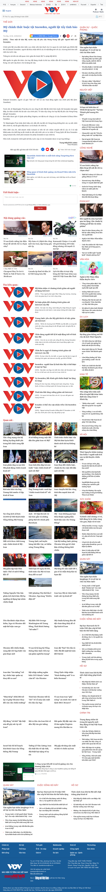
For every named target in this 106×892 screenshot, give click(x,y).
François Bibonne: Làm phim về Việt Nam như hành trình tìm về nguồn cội (92, 127)
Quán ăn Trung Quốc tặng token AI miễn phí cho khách (91, 189)
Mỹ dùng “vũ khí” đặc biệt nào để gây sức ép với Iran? (14, 724)
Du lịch (84, 317)
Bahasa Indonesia (36, 4)
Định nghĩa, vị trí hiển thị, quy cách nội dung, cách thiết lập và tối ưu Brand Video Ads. (51, 178)
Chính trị (5, 859)
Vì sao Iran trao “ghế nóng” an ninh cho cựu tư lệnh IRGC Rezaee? (65, 700)
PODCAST (85, 201)
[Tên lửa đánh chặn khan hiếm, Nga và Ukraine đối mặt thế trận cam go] (14, 611)
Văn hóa (22, 867)
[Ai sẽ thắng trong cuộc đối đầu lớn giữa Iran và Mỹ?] (40, 428)
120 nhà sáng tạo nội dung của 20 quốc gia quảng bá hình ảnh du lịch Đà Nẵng (91, 343)
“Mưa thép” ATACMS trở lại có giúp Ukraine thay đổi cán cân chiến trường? (14, 700)
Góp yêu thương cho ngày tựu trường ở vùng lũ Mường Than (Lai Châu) (92, 493)
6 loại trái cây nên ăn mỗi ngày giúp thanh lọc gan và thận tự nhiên (92, 544)
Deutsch (22, 4)
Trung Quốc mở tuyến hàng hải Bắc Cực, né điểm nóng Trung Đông (40, 544)
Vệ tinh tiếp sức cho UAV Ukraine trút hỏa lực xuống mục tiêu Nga (92, 712)
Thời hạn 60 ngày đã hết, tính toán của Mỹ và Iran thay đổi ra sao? (39, 572)
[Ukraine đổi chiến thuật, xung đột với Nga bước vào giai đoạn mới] (14, 639)
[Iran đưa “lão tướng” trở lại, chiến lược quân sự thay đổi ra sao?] (14, 663)
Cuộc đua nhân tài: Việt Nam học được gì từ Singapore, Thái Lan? (92, 247)
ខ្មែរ (56, 4)
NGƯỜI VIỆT (86, 90)
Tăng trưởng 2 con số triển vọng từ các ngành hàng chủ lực (92, 414)
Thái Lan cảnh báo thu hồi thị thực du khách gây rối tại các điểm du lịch (92, 368)
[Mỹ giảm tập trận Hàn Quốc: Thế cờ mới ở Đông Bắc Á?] (14, 560)
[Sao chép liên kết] (71, 36)
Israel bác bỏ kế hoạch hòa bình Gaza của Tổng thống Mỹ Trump (13, 749)
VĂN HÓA (84, 259)
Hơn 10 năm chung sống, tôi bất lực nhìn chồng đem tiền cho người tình (92, 232)
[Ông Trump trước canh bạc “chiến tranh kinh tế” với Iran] (40, 480)
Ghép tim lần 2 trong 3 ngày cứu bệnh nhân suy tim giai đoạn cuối (92, 528)
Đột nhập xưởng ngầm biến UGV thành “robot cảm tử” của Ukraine (39, 675)
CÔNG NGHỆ (86, 148)
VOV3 (43, 1)
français (13, 4)
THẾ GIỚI (7, 22)
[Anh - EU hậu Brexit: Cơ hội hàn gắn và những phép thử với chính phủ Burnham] (40, 505)
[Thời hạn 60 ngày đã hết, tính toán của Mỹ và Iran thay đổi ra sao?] (40, 560)
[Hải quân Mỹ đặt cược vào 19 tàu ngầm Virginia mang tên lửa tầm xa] (65, 712)
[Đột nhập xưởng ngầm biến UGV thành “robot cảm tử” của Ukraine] (40, 663)
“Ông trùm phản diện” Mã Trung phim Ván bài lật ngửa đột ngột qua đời (91, 286)
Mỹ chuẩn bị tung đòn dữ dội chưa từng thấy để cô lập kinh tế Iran (64, 623)
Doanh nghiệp (58, 863)
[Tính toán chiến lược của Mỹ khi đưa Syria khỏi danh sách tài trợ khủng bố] (65, 428)
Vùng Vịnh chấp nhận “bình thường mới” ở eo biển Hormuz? (64, 675)
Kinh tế (73, 859)
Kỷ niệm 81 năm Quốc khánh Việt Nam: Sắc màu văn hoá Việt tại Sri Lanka (92, 310)
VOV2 (35, 1)
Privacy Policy (32, 204)
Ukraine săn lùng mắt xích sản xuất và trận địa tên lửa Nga (92, 75)
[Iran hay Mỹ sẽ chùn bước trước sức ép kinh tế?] (65, 584)
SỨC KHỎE (85, 499)
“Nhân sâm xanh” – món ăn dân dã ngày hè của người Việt (92, 405)
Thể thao (22, 863)
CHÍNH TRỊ (85, 734)
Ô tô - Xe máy (41, 863)
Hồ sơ (83, 677)
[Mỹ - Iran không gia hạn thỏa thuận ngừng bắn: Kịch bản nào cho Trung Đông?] (65, 505)
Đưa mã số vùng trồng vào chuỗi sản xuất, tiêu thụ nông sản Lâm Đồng (91, 428)
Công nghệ (74, 863)
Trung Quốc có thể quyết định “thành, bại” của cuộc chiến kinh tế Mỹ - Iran (91, 588)
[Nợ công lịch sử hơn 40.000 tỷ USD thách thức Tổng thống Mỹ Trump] (14, 505)
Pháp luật (5, 863)
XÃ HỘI (83, 434)
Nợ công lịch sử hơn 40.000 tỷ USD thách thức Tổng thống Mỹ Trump (14, 517)
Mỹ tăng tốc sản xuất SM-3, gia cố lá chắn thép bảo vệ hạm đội (65, 572)
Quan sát (7, 420)
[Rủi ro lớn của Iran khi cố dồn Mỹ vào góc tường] (40, 712)
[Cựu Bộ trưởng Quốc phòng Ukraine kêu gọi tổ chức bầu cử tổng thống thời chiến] (65, 532)
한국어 (63, 4)
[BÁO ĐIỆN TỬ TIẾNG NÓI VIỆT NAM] (52, 11)
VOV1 (27, 1)
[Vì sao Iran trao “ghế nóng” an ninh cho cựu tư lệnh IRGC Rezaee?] (65, 688)
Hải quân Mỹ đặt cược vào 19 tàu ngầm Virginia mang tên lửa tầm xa (65, 724)
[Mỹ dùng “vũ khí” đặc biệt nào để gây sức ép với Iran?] (14, 712)
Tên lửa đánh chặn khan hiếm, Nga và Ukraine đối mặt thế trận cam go (14, 623)
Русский (83, 4)
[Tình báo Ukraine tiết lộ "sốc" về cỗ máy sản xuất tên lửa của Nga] (40, 688)
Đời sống (5, 867)
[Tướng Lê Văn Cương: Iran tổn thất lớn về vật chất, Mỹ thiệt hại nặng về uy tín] (40, 737)
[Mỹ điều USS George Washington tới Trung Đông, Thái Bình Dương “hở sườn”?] (40, 611)
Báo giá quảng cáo (36, 888)
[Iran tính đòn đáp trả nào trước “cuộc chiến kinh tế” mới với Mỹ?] (40, 456)
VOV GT (75, 1)
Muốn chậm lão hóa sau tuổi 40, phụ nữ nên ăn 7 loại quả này (92, 536)
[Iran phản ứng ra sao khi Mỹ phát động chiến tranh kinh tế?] (14, 456)
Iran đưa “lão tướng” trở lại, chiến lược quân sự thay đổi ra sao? (13, 675)
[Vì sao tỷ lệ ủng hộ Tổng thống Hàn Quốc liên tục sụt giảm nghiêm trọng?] (40, 639)
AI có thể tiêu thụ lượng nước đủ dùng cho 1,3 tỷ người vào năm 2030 (92, 648)
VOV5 (59, 1)
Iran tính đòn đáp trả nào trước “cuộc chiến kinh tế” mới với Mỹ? (40, 468)
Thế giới (39, 859)
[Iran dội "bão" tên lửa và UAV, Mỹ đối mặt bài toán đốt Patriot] (65, 639)
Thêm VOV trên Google (68, 149)
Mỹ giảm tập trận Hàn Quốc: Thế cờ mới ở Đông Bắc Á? (13, 572)
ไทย (101, 4)
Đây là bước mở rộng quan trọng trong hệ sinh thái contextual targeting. (50, 161)
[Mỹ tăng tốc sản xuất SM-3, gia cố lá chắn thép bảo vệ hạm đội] (65, 560)
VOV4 (51, 1)
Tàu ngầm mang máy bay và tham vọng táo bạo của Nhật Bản (91, 728)
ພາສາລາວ (73, 4)
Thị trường (91, 859)
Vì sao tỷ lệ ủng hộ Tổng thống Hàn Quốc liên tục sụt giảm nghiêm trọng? (39, 651)
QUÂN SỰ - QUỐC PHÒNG (89, 28)
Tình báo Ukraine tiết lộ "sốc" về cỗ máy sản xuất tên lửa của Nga (39, 700)
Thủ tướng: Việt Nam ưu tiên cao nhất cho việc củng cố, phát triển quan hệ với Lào (92, 774)
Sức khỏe (91, 863)
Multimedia (57, 859)
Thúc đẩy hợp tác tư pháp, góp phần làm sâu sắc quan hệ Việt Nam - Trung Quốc (92, 782)
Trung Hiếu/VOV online (68, 143)
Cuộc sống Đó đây (90, 619)
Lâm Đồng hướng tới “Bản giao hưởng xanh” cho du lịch (91, 359)
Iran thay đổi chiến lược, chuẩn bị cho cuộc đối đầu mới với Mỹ (65, 468)
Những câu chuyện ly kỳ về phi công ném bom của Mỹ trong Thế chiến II (92, 720)
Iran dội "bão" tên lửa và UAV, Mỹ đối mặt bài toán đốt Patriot (65, 651)
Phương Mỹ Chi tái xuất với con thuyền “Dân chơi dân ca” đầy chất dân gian (91, 302)
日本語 (48, 4)
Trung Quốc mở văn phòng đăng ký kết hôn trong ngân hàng (92, 670)
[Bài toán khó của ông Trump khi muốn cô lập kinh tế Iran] (14, 480)
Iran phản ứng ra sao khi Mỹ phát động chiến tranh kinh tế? (14, 468)
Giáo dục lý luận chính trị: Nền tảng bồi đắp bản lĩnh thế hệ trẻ (91, 766)
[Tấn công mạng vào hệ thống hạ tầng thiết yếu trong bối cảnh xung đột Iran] (14, 428)
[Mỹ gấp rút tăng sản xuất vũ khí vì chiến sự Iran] (65, 737)
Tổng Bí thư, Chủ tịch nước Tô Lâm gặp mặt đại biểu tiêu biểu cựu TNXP (91, 790)
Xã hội (21, 859)
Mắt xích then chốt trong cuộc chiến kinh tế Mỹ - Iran (14, 544)
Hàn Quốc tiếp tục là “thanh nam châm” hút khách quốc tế (92, 351)
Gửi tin (40, 208)
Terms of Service (43, 204)
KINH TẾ (84, 374)
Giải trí (38, 867)
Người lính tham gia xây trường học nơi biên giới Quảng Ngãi (90, 484)
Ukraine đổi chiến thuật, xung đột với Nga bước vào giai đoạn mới (14, 651)
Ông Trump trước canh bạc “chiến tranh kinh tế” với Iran (40, 492)
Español (93, 4)
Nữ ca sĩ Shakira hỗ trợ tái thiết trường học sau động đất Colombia (91, 662)
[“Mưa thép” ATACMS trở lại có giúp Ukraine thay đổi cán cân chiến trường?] (14, 688)
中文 (4, 4)
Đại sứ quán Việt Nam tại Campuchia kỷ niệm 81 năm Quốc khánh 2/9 (92, 141)
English (8, 11)
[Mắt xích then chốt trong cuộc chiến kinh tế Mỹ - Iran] (14, 532)
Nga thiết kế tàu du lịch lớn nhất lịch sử (53, 834)
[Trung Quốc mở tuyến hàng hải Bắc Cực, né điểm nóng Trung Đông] (40, 532)
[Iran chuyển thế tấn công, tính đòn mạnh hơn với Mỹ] (65, 480)
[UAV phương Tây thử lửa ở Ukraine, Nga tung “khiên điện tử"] (40, 584)
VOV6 (67, 1)
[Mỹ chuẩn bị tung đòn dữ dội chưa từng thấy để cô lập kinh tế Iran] (65, 611)
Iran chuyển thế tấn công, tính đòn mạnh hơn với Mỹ (65, 492)
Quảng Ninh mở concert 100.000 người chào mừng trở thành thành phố (91, 294)
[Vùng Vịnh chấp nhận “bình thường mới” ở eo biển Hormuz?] (65, 663)
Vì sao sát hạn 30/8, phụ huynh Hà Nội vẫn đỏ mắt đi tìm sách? (92, 466)
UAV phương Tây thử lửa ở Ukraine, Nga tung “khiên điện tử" (40, 596)
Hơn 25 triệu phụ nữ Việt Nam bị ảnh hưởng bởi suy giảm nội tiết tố (91, 552)
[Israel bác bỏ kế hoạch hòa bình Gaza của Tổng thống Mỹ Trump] (14, 737)
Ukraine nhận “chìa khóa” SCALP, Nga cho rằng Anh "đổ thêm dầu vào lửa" (91, 83)
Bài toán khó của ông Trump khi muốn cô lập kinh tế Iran (13, 492)
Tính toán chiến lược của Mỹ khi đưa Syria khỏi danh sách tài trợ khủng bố (92, 612)
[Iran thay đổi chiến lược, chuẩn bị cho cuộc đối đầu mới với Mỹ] (65, 456)
